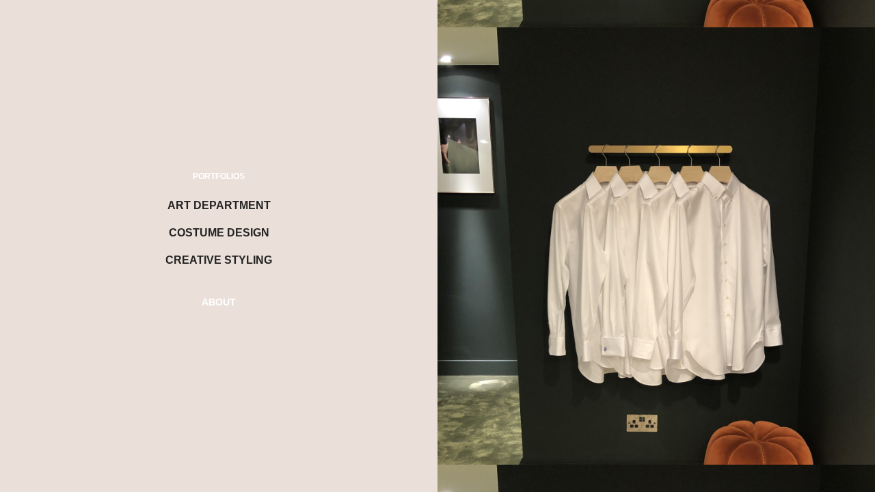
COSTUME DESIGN (219, 232)
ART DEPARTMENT (219, 205)
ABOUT (219, 302)
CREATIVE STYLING (218, 260)
